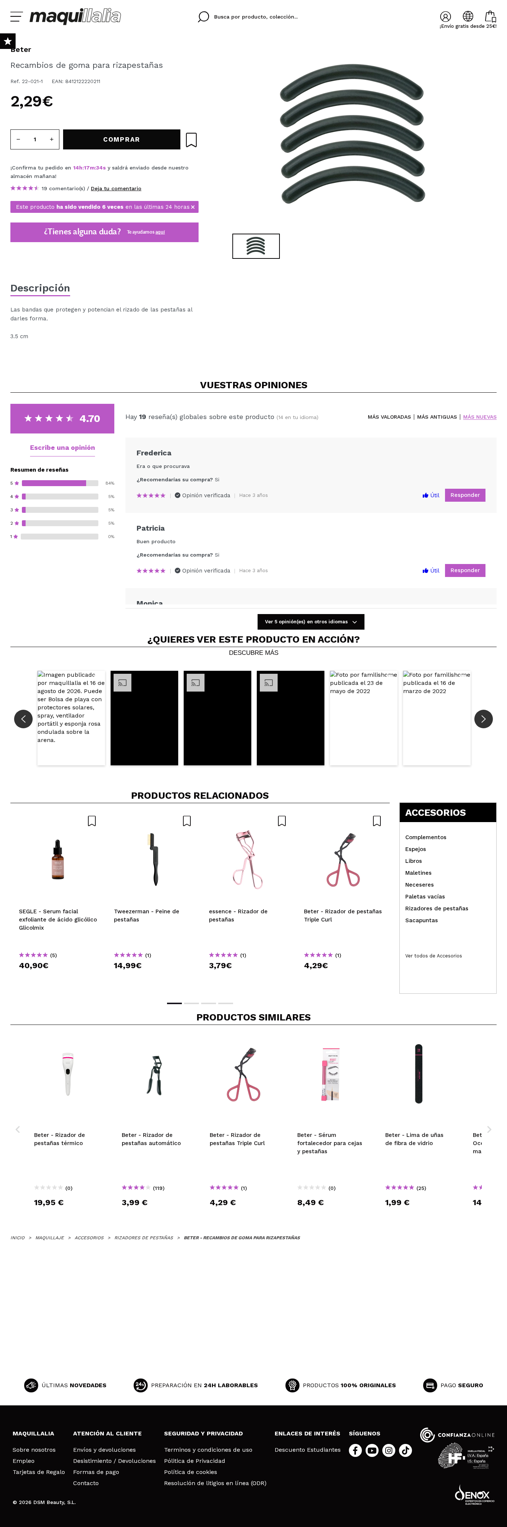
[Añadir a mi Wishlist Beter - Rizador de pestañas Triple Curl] (343, 821)
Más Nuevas (480, 417)
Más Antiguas (437, 417)
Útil (433, 495)
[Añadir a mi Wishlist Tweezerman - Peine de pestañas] (153, 821)
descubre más (253, 653)
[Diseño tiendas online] (474, 1494)
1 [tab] (174, 1003)
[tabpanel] (354, 137)
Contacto (86, 1483)
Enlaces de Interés (307, 1433)
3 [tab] (208, 1003)
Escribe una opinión (62, 447)
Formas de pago (96, 1472)
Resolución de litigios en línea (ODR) (215, 1483)
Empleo (24, 1461)
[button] (71, 718)
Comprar (58, 979)
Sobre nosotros (34, 1450)
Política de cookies (190, 1472)
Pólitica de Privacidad (194, 1461)
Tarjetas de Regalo (39, 1472)
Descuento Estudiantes (308, 1450)
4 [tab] (225, 1003)
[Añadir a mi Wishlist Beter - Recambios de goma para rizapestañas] (191, 140)
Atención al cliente (107, 1433)
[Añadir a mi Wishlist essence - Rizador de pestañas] (248, 821)
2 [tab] (191, 1003)
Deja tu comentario (116, 188)
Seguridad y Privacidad (203, 1433)
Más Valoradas (389, 417)
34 (99, 168)
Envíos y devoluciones (104, 1450)
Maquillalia (33, 1433)
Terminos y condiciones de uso (208, 1450)
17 (87, 168)
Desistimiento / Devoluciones (114, 1461)
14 (76, 168)
